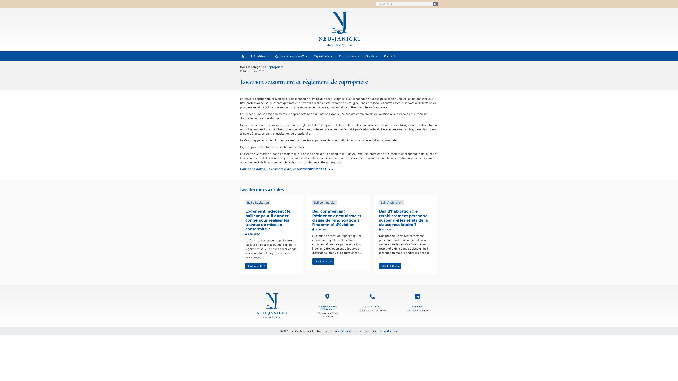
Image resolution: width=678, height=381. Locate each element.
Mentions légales (351, 330)
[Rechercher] (435, 4)
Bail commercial (324, 202)
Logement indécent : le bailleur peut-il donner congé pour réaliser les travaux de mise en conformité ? (267, 220)
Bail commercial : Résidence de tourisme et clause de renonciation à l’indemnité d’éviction (336, 218)
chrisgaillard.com (388, 330)
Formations (347, 56)
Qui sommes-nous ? (289, 56)
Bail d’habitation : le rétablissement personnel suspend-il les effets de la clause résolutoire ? (404, 218)
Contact (390, 56)
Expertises (321, 56)
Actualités (258, 56)
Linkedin (417, 306)
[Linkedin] (417, 296)
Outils (369, 56)
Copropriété (274, 67)
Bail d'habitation (258, 202)
